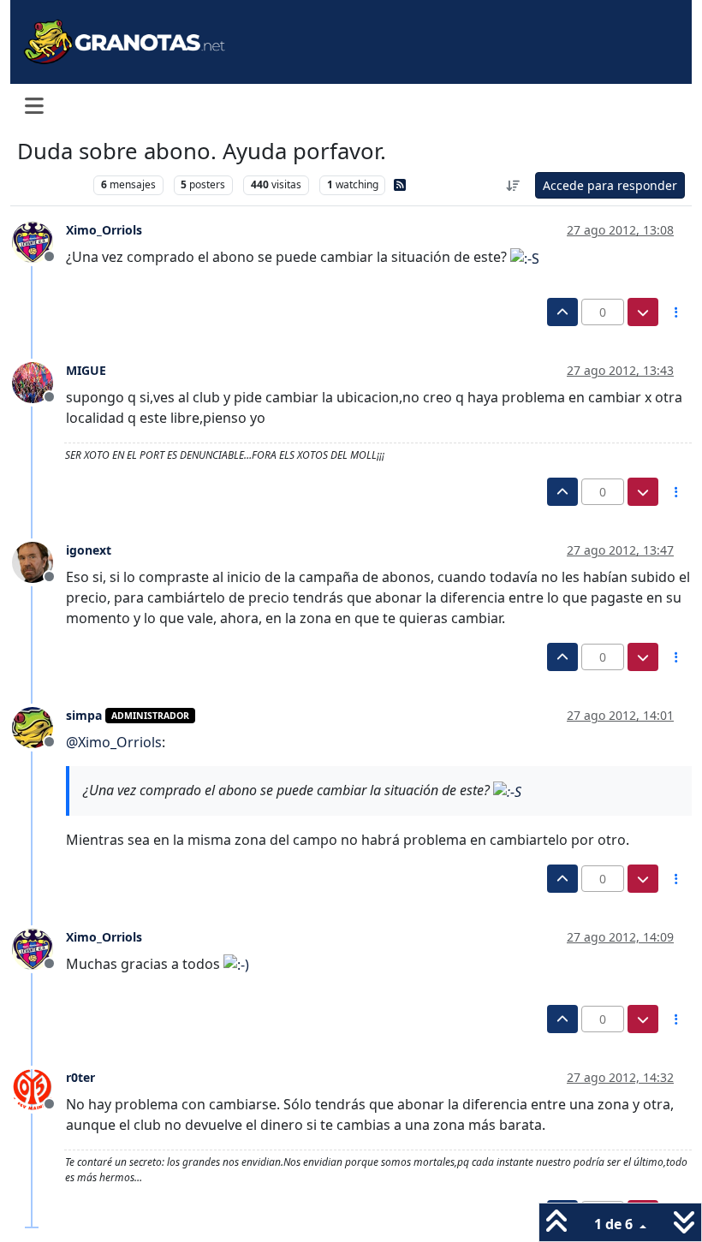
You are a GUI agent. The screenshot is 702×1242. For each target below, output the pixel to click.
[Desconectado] (39, 240)
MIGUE (86, 370)
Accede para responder (610, 185)
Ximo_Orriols (104, 230)
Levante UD (50, 184)
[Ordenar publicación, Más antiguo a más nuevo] (513, 185)
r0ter (80, 1077)
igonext (88, 550)
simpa (84, 715)
